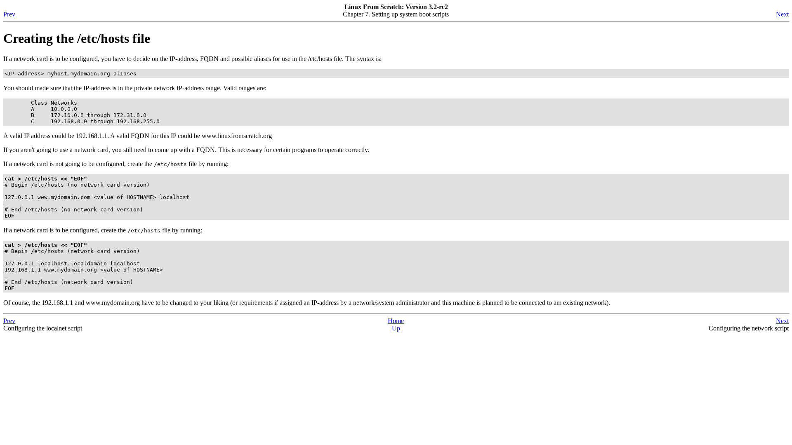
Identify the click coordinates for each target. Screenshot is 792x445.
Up (396, 328)
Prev (9, 14)
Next (782, 14)
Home (396, 320)
